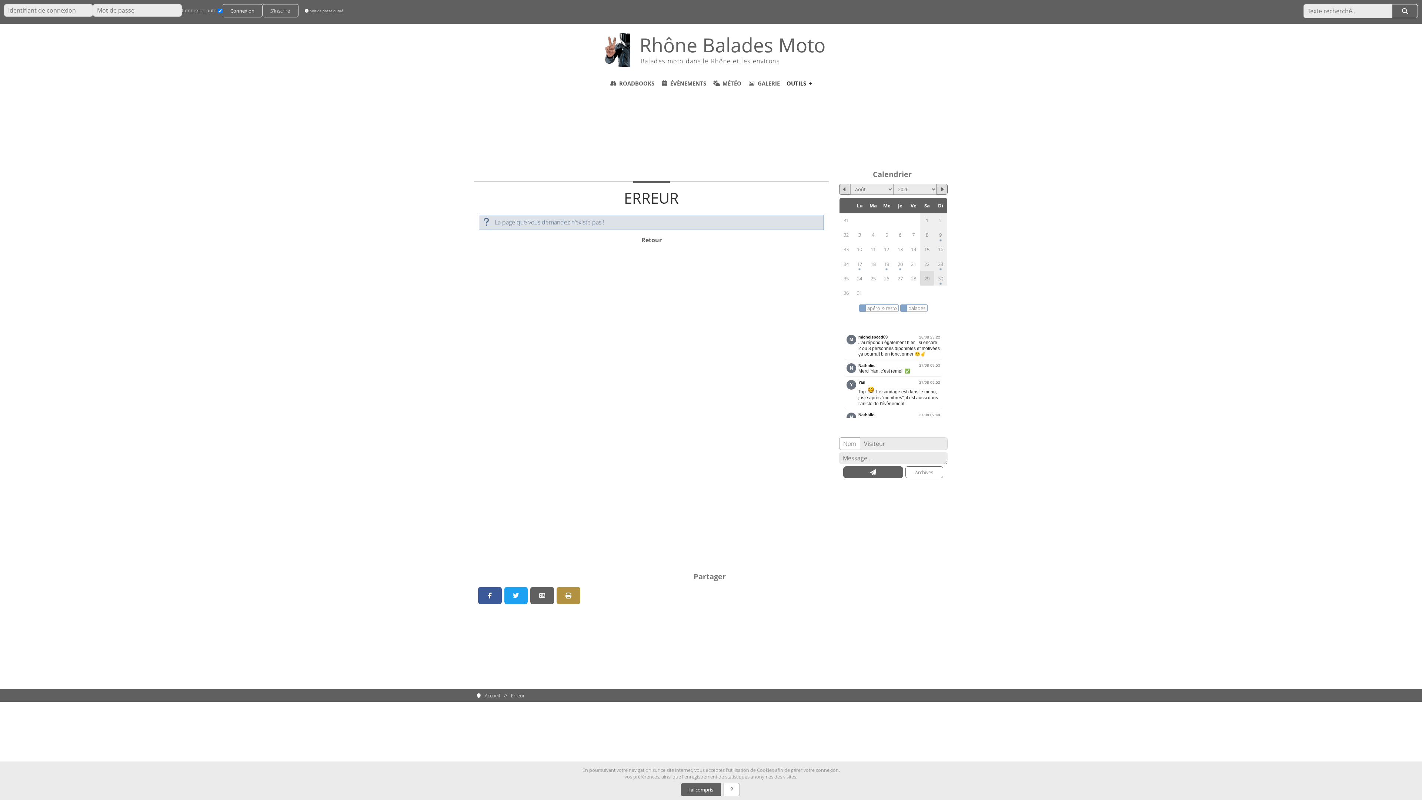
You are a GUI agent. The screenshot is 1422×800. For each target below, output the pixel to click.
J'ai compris (700, 789)
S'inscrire (280, 10)
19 (886, 264)
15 (926, 249)
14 (913, 249)
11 (873, 249)
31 (859, 293)
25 (873, 278)
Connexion (242, 10)
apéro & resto (882, 308)
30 (940, 278)
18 (873, 264)
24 (859, 278)
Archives (924, 472)
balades (916, 308)
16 (940, 249)
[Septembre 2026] (942, 189)
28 (913, 278)
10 (859, 249)
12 (886, 249)
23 (940, 264)
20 (900, 264)
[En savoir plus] (732, 789)
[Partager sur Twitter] (516, 595)
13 (900, 249)
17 (859, 264)
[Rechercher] (1405, 11)
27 (900, 278)
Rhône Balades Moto (732, 45)
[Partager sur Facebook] (490, 595)
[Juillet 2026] (844, 189)
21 (913, 264)
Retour (651, 240)
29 (926, 278)
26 (886, 278)
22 (926, 264)
